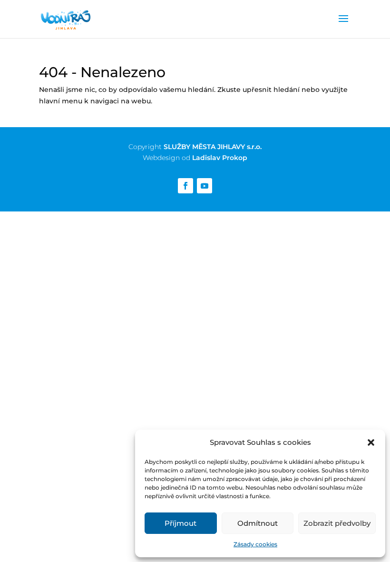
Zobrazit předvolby (336, 523)
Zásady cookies (255, 544)
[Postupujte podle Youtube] (204, 185)
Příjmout (180, 523)
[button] (371, 442)
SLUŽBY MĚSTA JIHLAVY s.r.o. (213, 146)
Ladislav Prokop (219, 157)
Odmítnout (257, 523)
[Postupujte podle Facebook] (185, 185)
